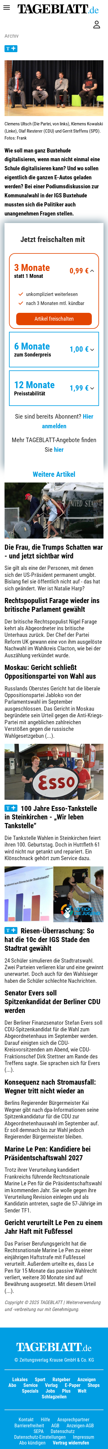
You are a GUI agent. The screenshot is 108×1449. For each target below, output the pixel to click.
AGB (55, 1426)
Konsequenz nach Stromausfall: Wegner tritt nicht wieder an (50, 1086)
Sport (40, 1379)
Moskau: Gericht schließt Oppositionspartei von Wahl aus (50, 671)
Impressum (83, 1437)
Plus (66, 1391)
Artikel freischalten (54, 319)
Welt (82, 1391)
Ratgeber (61, 1379)
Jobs (50, 1391)
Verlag (51, 1385)
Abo (12, 1385)
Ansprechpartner (73, 1419)
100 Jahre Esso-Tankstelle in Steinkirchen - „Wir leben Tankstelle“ (50, 817)
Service (30, 1385)
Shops (94, 1385)
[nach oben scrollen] (99, 1440)
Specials (30, 1391)
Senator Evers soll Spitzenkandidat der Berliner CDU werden (52, 1002)
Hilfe (45, 1419)
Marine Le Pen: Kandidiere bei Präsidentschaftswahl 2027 (47, 1153)
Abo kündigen (32, 1443)
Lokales (20, 1379)
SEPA (39, 1431)
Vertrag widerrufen (71, 1443)
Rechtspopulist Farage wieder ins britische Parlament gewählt (52, 605)
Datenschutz (63, 1431)
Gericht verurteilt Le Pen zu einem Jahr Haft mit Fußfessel (53, 1227)
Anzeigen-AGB (80, 1426)
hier (59, 449)
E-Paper (72, 1385)
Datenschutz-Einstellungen (40, 1437)
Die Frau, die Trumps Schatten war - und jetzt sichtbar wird (53, 551)
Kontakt (26, 1419)
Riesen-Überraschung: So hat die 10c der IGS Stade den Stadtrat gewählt (49, 940)
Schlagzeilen (54, 1397)
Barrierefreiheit (29, 1426)
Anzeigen (86, 1379)
